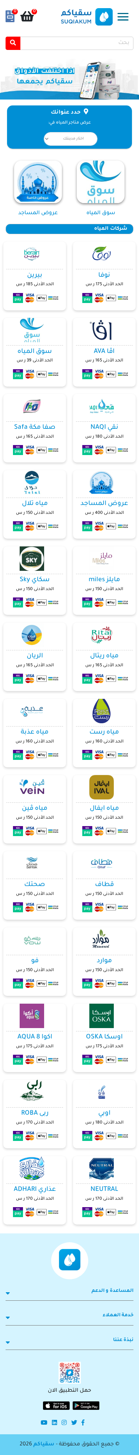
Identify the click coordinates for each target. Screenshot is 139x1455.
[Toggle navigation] (123, 17)
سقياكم (43, 1445)
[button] (128, 79)
